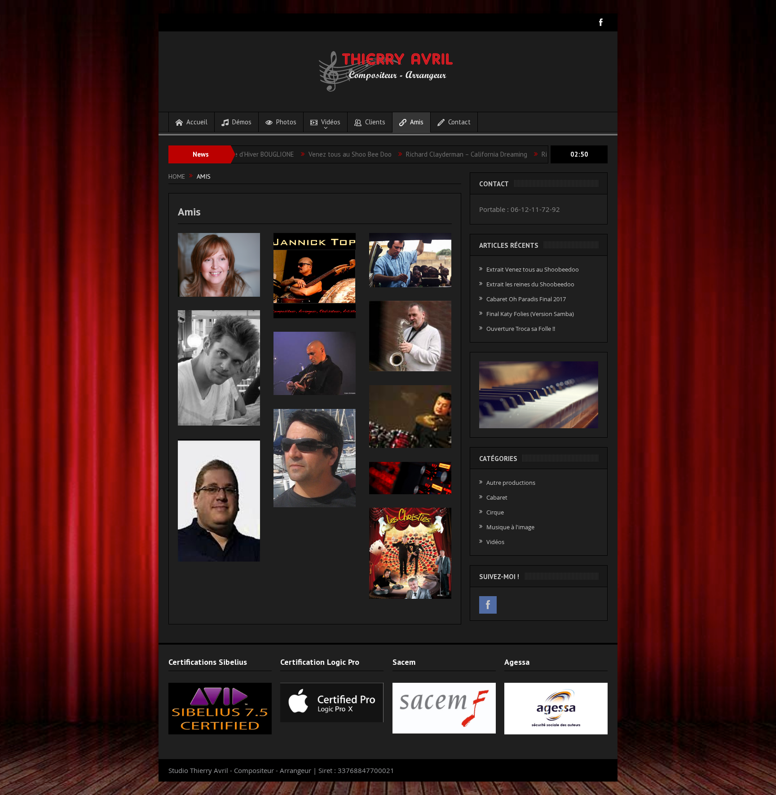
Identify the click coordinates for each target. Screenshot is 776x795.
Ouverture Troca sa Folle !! (520, 329)
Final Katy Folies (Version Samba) (530, 314)
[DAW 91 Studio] (410, 478)
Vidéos (330, 122)
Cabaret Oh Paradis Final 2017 (526, 299)
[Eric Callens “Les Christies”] (410, 553)
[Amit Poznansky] (219, 500)
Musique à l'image (510, 527)
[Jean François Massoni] (314, 458)
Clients (375, 122)
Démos (241, 122)
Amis (416, 122)
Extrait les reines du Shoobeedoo (530, 284)
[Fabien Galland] (314, 363)
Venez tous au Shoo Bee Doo (298, 154)
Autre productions (510, 483)
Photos (286, 122)
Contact (459, 122)
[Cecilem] (219, 265)
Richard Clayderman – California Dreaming (415, 154)
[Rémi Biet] (410, 336)
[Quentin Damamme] (410, 416)
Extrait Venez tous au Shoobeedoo (532, 269)
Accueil (196, 122)
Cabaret (496, 497)
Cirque (495, 512)
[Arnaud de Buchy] (410, 260)
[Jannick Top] (314, 275)
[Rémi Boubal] (219, 368)
